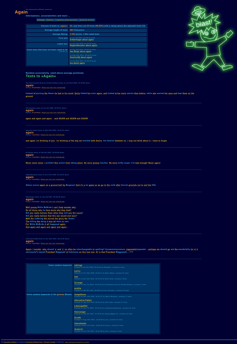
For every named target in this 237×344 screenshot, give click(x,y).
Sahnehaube (80, 323)
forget (164, 141)
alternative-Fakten (83, 300)
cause (79, 213)
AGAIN (62, 118)
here (48, 210)
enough (143, 163)
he (56, 93)
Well (28, 207)
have (155, 141)
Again (28, 249)
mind (70, 93)
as (96, 185)
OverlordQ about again (81, 57)
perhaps (152, 249)
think (139, 141)
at (116, 93)
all (30, 210)
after (118, 185)
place (80, 163)
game (91, 185)
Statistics (50, 20)
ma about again (77, 63)
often (70, 249)
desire (99, 141)
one (92, 252)
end (145, 185)
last (88, 252)
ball (60, 185)
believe (43, 213)
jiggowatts (131, 249)
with (93, 141)
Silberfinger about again (82, 40)
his (66, 93)
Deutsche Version (87, 20)
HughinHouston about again (83, 45)
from (68, 163)
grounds (133, 185)
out (139, 185)
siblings (78, 265)
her (119, 93)
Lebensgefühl (81, 306)
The (27, 221)
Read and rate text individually (53, 87)
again (99, 93)
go (102, 185)
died (68, 210)
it (149, 141)
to (159, 141)
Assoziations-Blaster (10, 342)
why (74, 207)
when (55, 213)
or (192, 249)
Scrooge (78, 283)
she (154, 93)
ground (29, 96)
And (78, 185)
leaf (76, 277)
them (185, 93)
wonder (67, 207)
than (136, 93)
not (135, 141)
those (35, 210)
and (105, 93)
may (131, 141)
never (34, 163)
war (58, 216)
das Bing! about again (80, 51)
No (85, 163)
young (34, 207)
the (45, 93)
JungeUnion (80, 294)
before (142, 93)
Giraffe (77, 318)
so (66, 249)
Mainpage (41, 20)
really (37, 213)
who (40, 210)
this (56, 163)
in (63, 93)
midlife (77, 288)
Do (27, 210)
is (195, 249)
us (125, 141)
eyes (170, 93)
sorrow (51, 219)
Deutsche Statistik (49, 342)
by (64, 185)
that (50, 216)
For (27, 224)
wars (74, 216)
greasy (96, 163)
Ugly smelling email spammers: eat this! (77, 342)
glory (61, 219)
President (50, 252)
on (189, 93)
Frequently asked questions (66, 20)
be (74, 249)
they (63, 210)
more (123, 93)
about (145, 141)
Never (28, 163)
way (77, 141)
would (64, 216)
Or (97, 252)
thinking (44, 141)
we (80, 141)
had (59, 93)
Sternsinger (80, 312)
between (119, 141)
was (51, 221)
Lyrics (77, 271)
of (35, 93)
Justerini (78, 329)
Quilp (77, 93)
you (53, 141)
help (61, 207)
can (55, 207)
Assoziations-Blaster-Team (34, 342)
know (53, 210)
